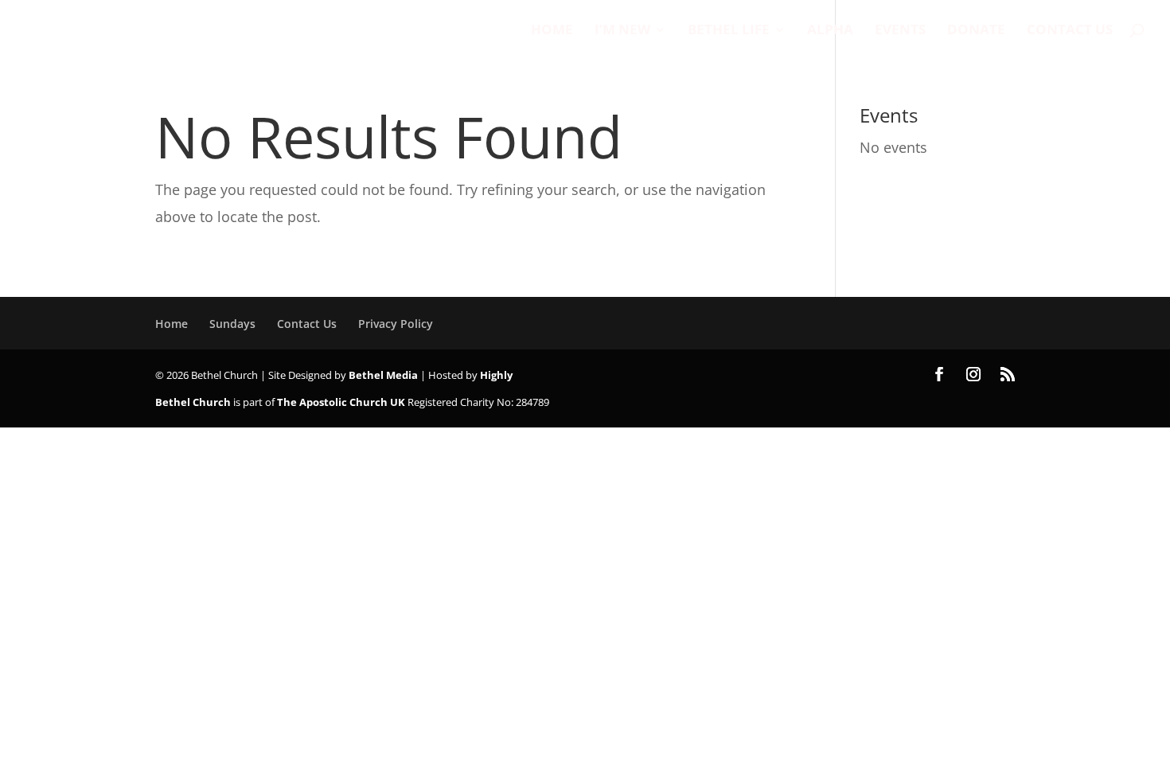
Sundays (232, 323)
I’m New (622, 31)
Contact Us (1070, 31)
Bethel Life (729, 31)
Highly (496, 375)
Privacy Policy (395, 323)
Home (552, 31)
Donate (976, 31)
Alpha (830, 31)
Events (900, 31)
